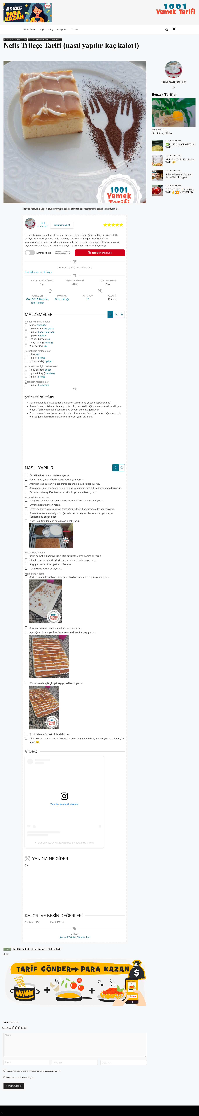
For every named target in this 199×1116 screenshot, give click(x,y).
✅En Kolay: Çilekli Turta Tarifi (180, 146)
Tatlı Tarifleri (53, 39)
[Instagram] (174, 87)
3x (121, 314)
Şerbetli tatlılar (38, 949)
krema (41, 357)
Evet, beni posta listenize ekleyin (19, 1078)
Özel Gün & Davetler (15, 39)
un (45, 345)
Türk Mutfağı (62, 299)
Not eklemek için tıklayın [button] (38, 272)
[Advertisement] (75, 438)
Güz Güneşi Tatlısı (162, 133)
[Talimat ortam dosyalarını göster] (115, 467)
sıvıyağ (49, 342)
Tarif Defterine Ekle (101, 252)
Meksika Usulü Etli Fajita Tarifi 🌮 (179, 161)
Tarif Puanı (6, 1028)
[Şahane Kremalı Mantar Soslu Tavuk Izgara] (157, 175)
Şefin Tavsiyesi (36, 39)
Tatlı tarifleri (83, 937)
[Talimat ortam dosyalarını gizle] (121, 467)
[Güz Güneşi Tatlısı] (174, 112)
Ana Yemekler (172, 156)
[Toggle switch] (30, 252)
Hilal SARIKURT (173, 82)
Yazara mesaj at (62, 225)
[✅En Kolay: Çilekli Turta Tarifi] (157, 145)
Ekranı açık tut (43, 252)
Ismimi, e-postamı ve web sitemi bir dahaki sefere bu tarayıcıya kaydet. (33, 1071)
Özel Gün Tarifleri (21, 949)
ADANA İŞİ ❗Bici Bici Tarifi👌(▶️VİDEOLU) (179, 191)
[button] (166, 29)
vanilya (42, 335)
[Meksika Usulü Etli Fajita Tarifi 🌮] (157, 160)
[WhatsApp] (186, 54)
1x (110, 314)
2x (116, 314)
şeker (49, 361)
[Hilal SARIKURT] (173, 69)
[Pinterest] (179, 54)
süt (37, 354)
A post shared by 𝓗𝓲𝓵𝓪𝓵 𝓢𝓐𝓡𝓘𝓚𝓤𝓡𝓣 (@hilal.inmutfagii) (64, 843)
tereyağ (50, 373)
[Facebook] (172, 54)
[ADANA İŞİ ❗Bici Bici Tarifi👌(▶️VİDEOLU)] (157, 190)
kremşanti (43, 385)
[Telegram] (193, 54)
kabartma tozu (46, 331)
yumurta (41, 324)
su (48, 338)
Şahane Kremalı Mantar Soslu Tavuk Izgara (178, 176)
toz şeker (49, 328)
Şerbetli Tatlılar (67, 937)
